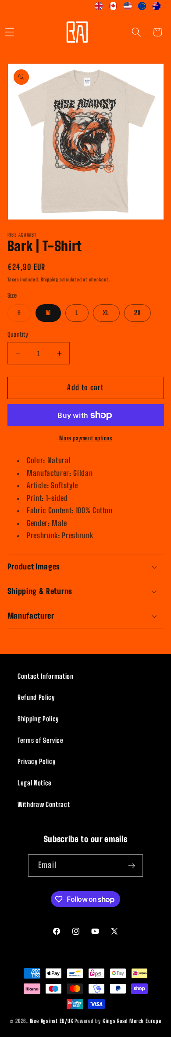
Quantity (17, 334)
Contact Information (46, 676)
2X (137, 313)
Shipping (49, 279)
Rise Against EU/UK (52, 1021)
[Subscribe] (131, 865)
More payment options (85, 438)
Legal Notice (35, 783)
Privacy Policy (36, 761)
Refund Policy (36, 697)
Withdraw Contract (44, 804)
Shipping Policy (38, 719)
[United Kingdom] (99, 7)
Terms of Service (41, 740)
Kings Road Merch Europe (132, 1021)
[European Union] (142, 7)
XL (106, 313)
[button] (136, 32)
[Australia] (157, 7)
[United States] (128, 7)
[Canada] (113, 7)
